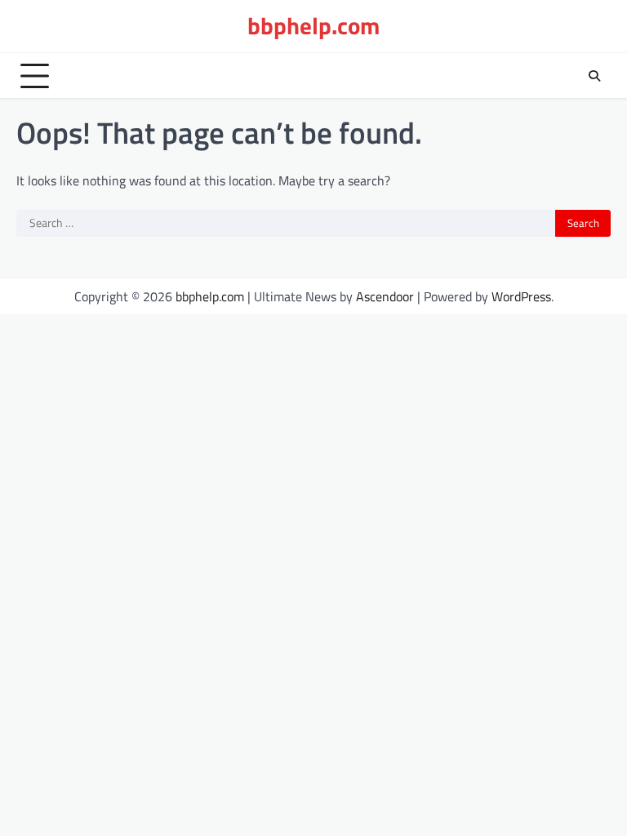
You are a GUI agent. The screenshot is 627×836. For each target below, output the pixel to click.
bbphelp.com (313, 25)
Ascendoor (385, 296)
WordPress (521, 296)
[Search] (594, 76)
